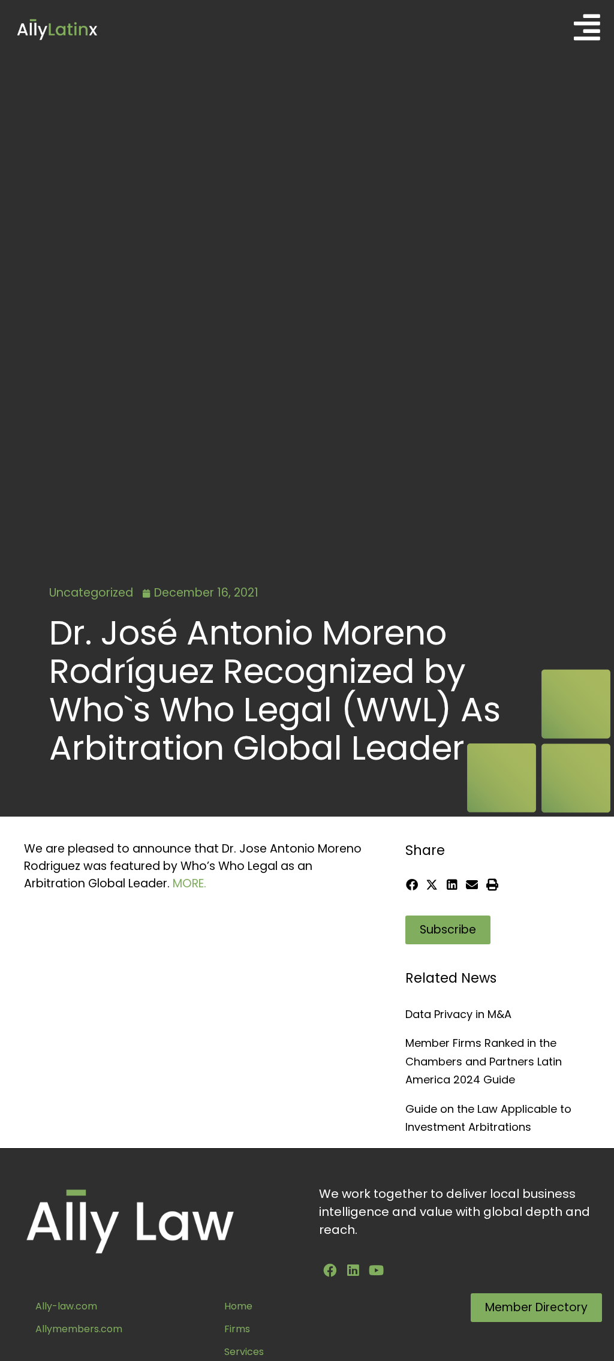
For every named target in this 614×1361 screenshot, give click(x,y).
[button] (412, 885)
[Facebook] (330, 1270)
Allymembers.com (78, 1329)
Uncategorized (91, 593)
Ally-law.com (66, 1306)
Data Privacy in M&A (458, 1014)
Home (238, 1306)
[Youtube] (376, 1270)
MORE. (189, 883)
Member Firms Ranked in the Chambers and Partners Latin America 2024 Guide (483, 1061)
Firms (237, 1329)
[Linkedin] (353, 1270)
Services (244, 1352)
